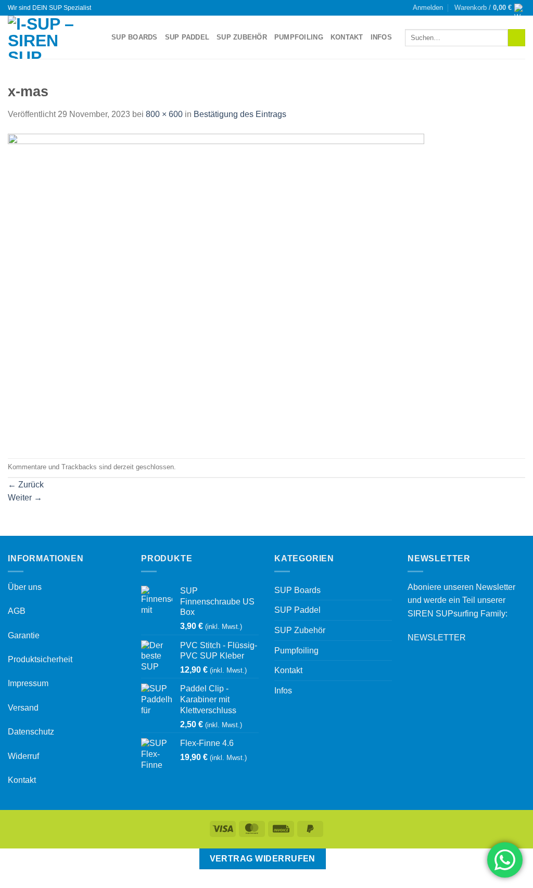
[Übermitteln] (516, 38)
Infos (381, 37)
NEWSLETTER (437, 637)
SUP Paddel (187, 37)
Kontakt (347, 37)
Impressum (28, 683)
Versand (23, 707)
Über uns (25, 587)
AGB (17, 611)
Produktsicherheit (40, 659)
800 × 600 (164, 114)
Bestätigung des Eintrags (240, 114)
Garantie (24, 635)
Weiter (25, 497)
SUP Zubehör (242, 37)
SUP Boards (134, 37)
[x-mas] (216, 289)
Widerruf (23, 756)
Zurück (26, 484)
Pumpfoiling (298, 37)
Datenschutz (31, 731)
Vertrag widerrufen (262, 858)
